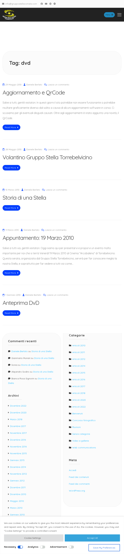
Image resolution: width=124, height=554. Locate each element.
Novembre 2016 (18, 446)
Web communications (84, 447)
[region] (62, 535)
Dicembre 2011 (18, 487)
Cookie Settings (32, 538)
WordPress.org (77, 490)
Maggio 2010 (17, 501)
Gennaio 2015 (17, 460)
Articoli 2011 (78, 352)
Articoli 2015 (78, 372)
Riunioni (76, 427)
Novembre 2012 (18, 473)
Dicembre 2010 (18, 494)
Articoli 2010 (78, 345)
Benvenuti (77, 413)
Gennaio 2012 (17, 480)
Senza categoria (81, 433)
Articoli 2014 (78, 365)
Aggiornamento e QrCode (34, 92)
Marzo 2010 (16, 507)
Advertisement (58, 546)
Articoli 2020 (79, 399)
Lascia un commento (58, 84)
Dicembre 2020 (18, 412)
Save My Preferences (104, 547)
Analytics (33, 546)
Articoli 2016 (78, 379)
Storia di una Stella (24, 197)
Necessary (10, 546)
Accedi (72, 470)
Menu (108, 14)
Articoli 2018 (78, 393)
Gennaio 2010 (17, 514)
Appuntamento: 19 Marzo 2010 (38, 237)
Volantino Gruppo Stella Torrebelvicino (47, 157)
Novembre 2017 (18, 433)
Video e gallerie (80, 440)
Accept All (92, 538)
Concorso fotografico (84, 420)
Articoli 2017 (78, 386)
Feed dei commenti (79, 483)
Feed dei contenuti (79, 477)
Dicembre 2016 (18, 439)
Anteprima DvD (21, 302)
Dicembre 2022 (18, 405)
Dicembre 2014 (18, 467)
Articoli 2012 (78, 359)
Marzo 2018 (16, 419)
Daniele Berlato (34, 84)
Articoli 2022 (79, 406)
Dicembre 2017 (18, 426)
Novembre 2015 (18, 453)
